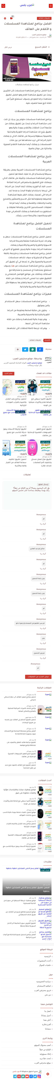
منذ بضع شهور (29, 717)
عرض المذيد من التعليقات (38, 677)
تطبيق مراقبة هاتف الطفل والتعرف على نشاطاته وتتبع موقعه (21, 744)
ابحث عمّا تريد (45, 1058)
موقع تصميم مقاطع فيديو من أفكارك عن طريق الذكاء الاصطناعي (21, 913)
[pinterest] (19, 1076)
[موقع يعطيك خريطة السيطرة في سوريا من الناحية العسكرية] (44, 902)
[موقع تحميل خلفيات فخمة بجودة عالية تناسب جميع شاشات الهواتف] (44, 813)
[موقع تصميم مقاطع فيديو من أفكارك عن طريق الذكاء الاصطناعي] (44, 913)
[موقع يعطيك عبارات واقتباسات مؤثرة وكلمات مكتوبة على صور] (44, 791)
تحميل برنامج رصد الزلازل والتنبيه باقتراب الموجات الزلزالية (15, 402)
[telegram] (15, 1076)
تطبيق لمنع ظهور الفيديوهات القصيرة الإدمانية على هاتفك (39, 432)
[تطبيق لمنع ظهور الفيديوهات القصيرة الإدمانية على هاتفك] (44, 836)
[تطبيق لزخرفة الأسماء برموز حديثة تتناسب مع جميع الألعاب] (44, 847)
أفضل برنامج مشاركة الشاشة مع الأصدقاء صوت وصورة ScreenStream (20, 732)
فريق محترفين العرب (42, 990)
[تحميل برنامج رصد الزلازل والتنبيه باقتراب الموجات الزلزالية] (44, 825)
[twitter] (35, 1076)
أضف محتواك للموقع (42, 1045)
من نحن (48, 995)
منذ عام (31, 740)
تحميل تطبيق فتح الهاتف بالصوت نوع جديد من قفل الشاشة (20, 766)
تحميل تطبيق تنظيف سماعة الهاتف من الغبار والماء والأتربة (16, 463)
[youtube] (27, 1076)
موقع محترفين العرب (34, 363)
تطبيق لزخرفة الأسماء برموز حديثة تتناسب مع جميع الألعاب (14, 432)
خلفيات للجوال (45, 965)
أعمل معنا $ (46, 1015)
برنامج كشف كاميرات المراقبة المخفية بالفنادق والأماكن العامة (22, 710)
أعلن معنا (47, 1020)
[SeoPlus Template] (39, 1071)
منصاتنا (48, 1029)
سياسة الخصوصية (43, 981)
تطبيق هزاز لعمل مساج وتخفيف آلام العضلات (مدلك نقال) (41, 463)
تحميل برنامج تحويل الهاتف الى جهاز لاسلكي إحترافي (20, 698)
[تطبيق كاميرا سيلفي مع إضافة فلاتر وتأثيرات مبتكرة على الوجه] (44, 802)
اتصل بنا (47, 1011)
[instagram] (39, 1076)
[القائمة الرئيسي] (51, 6)
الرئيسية (47, 956)
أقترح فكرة (46, 1024)
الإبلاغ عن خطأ (45, 1049)
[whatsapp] (23, 1076)
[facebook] (31, 1076)
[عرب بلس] (27, 6)
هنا (12, 266)
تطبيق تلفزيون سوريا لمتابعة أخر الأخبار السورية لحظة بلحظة (21, 925)
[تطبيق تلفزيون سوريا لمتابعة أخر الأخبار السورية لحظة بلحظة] (44, 924)
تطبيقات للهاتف (44, 18)
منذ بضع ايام (20, 396)
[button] (40, 349)
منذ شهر (31, 762)
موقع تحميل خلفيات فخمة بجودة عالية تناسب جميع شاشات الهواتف (19, 814)
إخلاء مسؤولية (45, 1054)
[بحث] (3, 6)
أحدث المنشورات (44, 961)
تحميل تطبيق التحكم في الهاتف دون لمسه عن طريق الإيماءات (20, 721)
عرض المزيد (8, 373)
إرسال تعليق (43, 485)
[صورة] (44, 698)
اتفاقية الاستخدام (44, 986)
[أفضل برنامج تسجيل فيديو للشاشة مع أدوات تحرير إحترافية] (44, 936)
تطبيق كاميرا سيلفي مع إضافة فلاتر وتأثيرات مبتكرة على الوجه (40, 402)
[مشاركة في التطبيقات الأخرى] (18, 349)
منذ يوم (47, 396)
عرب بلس (16, 1072)
